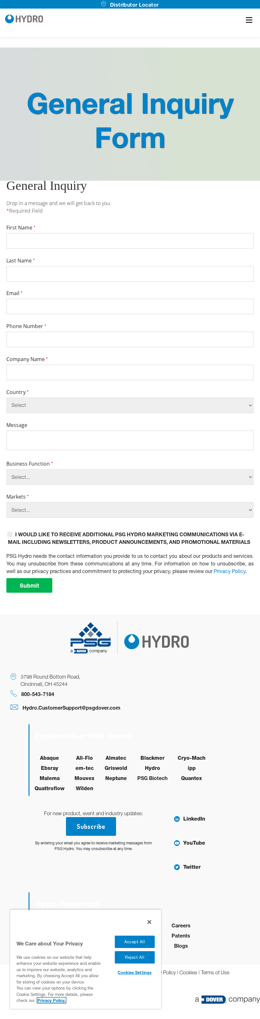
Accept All (134, 941)
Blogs (181, 946)
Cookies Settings (135, 972)
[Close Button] (149, 922)
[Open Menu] (249, 20)
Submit (29, 585)
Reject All (135, 957)
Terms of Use (215, 972)
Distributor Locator (134, 5)
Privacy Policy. (51, 1000)
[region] (85, 959)
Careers (181, 925)
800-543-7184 (37, 694)
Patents (181, 935)
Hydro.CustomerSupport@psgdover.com (71, 708)
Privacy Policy (229, 571)
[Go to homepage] (24, 20)
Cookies (188, 972)
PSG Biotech (152, 778)
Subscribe (91, 826)
